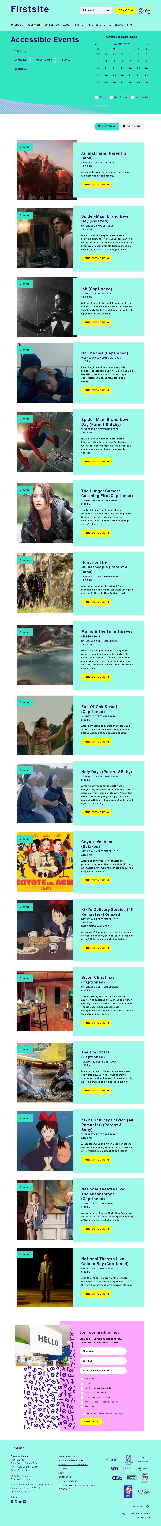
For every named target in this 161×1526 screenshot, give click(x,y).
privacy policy (115, 1414)
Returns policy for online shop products (77, 1487)
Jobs (61, 1473)
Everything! (90, 1407)
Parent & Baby (44, 60)
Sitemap (63, 1469)
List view (108, 126)
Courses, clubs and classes (97, 1397)
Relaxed (65, 60)
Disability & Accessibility (73, 1465)
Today (102, 97)
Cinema (88, 1383)
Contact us (65, 1477)
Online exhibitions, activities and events (103, 1402)
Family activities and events (98, 1388)
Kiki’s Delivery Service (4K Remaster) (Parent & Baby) (107, 1125)
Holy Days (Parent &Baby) (106, 772)
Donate (124, 10)
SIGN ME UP (91, 1421)
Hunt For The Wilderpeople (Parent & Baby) (104, 567)
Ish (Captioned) (96, 289)
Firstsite (30, 10)
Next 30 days (142, 97)
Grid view (133, 126)
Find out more (95, 184)
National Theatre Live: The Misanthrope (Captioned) (103, 1194)
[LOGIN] (141, 10)
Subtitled (20, 69)
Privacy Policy (66, 1456)
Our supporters (67, 1481)
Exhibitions (90, 1379)
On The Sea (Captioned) (104, 353)
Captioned (21, 60)
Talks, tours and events (95, 1393)
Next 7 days (120, 97)
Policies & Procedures (71, 1461)
